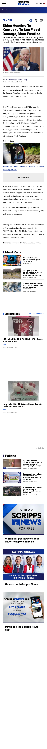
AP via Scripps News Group (16, 79)
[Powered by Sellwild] (41, 448)
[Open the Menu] (4, 3)
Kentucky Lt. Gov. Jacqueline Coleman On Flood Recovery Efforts (23, 168)
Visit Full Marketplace (36, 314)
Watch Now (40, 3)
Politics (8, 20)
